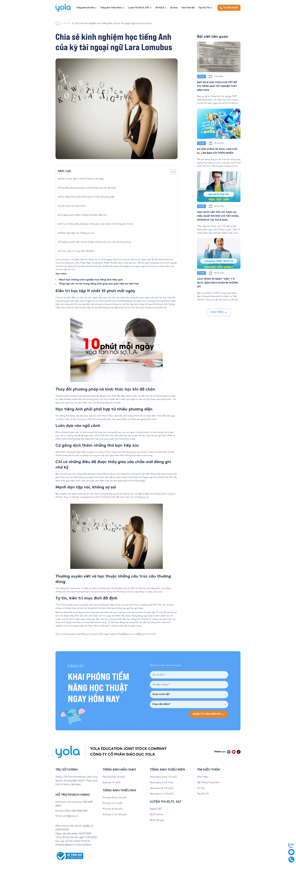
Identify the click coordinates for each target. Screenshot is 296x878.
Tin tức (67, 23)
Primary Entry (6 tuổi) (115, 797)
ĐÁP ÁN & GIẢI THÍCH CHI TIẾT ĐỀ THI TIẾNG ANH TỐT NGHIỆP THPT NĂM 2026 (217, 86)
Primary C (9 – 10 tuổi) (115, 814)
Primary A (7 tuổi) (113, 803)
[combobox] (189, 694)
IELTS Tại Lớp (157, 820)
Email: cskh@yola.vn (67, 816)
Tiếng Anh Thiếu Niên (111, 7)
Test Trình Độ (188, 7)
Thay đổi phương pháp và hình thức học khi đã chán (88, 188)
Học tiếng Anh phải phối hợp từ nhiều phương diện (87, 197)
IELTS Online (156, 814)
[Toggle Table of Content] (171, 171)
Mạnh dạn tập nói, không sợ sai (77, 233)
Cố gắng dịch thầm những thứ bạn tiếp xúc (83, 215)
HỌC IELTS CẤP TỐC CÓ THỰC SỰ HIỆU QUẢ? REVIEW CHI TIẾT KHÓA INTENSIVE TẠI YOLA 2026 (218, 216)
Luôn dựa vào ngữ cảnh (72, 206)
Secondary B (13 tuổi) (161, 788)
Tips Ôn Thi (204, 7)
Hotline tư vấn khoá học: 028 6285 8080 (74, 804)
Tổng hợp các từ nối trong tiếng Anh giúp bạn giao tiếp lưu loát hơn (99, 284)
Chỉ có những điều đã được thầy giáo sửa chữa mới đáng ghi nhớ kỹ (96, 224)
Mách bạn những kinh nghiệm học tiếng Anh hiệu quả (91, 280)
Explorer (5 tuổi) (112, 782)
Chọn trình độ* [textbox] (161, 694)
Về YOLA (159, 7)
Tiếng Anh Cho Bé (85, 7)
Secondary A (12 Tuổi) (161, 782)
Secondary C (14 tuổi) (162, 794)
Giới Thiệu (202, 777)
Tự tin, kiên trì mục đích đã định (77, 251)
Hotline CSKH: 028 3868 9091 (72, 811)
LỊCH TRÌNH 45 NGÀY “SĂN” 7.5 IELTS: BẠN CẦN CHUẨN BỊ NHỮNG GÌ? (217, 283)
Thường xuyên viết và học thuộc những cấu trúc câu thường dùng (95, 242)
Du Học (174, 7)
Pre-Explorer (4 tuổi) (114, 777)
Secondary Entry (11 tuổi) (163, 777)
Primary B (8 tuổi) (113, 809)
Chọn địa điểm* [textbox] (161, 704)
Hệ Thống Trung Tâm (208, 782)
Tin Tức (201, 788)
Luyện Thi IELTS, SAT (138, 7)
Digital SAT (156, 809)
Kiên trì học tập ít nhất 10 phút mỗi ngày (82, 179)
